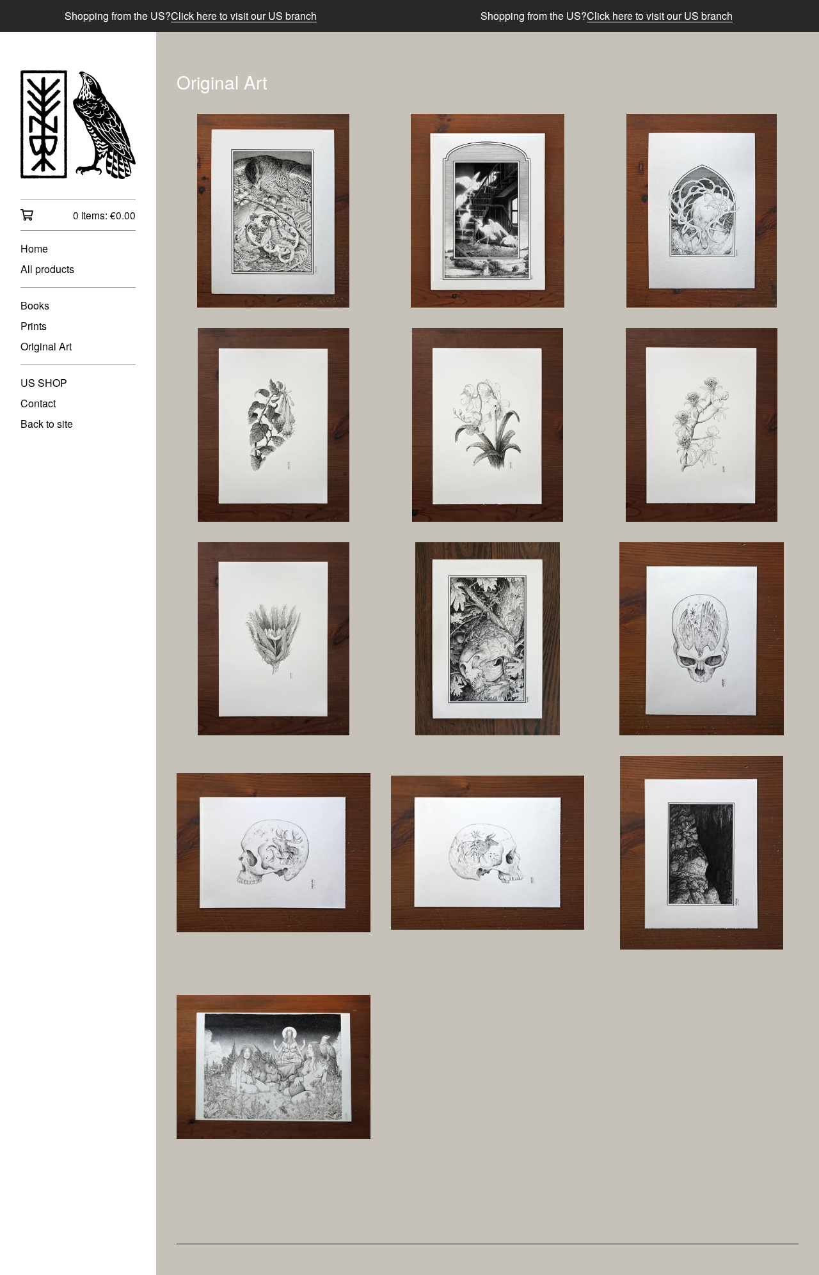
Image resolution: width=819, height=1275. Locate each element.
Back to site (46, 423)
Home (34, 248)
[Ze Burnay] (78, 124)
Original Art (46, 346)
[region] (409, 16)
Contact (38, 403)
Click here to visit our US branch (244, 15)
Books (34, 305)
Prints (33, 325)
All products (47, 269)
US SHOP (43, 382)
